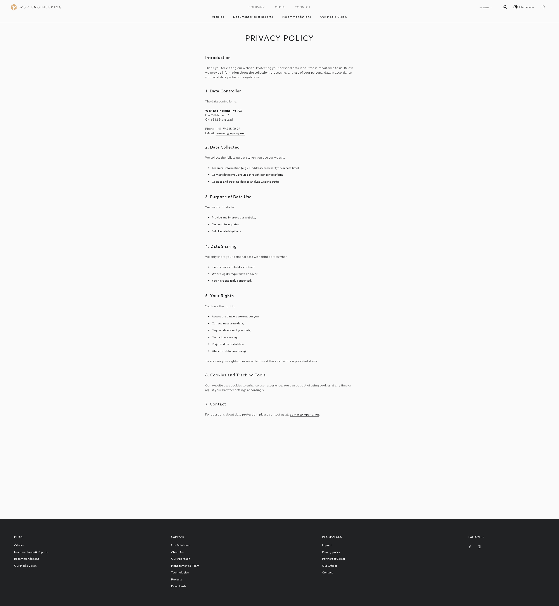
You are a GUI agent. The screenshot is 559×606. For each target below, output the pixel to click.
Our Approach (180, 559)
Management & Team (185, 566)
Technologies (180, 572)
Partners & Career (333, 559)
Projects (176, 579)
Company (256, 7)
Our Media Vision (333, 17)
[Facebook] (469, 546)
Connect (303, 7)
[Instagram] (479, 546)
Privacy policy (331, 552)
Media (280, 7)
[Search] (543, 7)
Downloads (178, 586)
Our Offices (329, 566)
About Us (177, 552)
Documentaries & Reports (253, 17)
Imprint (327, 545)
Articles (218, 17)
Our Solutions (180, 545)
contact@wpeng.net (230, 133)
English (484, 7)
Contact (327, 572)
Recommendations (296, 17)
